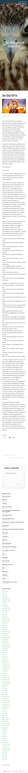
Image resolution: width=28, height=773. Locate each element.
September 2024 (6, 610)
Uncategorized (10, 115)
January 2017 (5, 742)
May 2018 (4, 713)
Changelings (5, 557)
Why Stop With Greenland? (10, 455)
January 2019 (5, 698)
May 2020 (4, 673)
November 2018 (6, 702)
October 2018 (5, 704)
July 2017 (4, 731)
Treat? (3, 578)
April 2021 (4, 656)
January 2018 (5, 721)
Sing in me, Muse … (7, 496)
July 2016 (4, 753)
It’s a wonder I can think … (8, 550)
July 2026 (4, 593)
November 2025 (6, 599)
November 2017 (6, 725)
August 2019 (5, 685)
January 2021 (5, 662)
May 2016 (4, 757)
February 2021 (5, 660)
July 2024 (4, 612)
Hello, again (5, 532)
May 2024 (4, 616)
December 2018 (6, 700)
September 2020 (6, 668)
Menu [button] (23, 3)
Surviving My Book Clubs (8, 518)
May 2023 (4, 625)
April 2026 (4, 595)
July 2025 (4, 602)
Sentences (4, 539)
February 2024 (5, 618)
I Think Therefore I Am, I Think (9, 582)
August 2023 (5, 622)
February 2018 (5, 719)
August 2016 (5, 752)
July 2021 (4, 650)
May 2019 (4, 690)
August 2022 (5, 639)
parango (4, 115)
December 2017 (6, 723)
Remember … (5, 571)
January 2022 (5, 643)
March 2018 (5, 717)
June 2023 (4, 624)
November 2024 (6, 608)
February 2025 (5, 606)
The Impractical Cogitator (14, 44)
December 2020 (6, 664)
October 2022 (5, 635)
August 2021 (5, 648)
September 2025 (6, 601)
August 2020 (5, 669)
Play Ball (4, 503)
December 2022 (6, 631)
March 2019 (5, 694)
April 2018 (4, 715)
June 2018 (4, 711)
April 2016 (4, 759)
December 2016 (6, 744)
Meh (3, 568)
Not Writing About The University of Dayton (13, 529)
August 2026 (5, 591)
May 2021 (4, 654)
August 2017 (5, 729)
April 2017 (4, 736)
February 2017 (5, 740)
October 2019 (5, 681)
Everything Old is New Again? (9, 547)
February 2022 (5, 641)
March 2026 (5, 597)
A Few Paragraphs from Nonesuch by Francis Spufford (11, 511)
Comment (18, 484)
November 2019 (6, 679)
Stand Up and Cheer (7, 507)
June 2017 (4, 732)
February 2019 (5, 696)
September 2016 (6, 750)
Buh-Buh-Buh (5, 525)
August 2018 (5, 708)
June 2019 (4, 689)
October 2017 (5, 727)
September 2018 (6, 706)
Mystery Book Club (6, 543)
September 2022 (6, 637)
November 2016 (6, 746)
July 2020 (4, 671)
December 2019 (6, 677)
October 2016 (5, 748)
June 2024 (4, 614)
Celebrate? (4, 575)
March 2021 (5, 658)
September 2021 (6, 646)
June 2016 (4, 755)
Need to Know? (6, 561)
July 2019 (4, 687)
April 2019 (4, 692)
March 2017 (5, 738)
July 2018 (4, 710)
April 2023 (4, 627)
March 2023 (5, 629)
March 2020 (5, 675)
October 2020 (5, 666)
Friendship (4, 536)
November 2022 (6, 633)
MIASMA (4, 499)
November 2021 (6, 645)
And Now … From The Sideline (17, 457)
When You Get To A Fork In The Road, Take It (13, 522)
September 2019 (6, 683)
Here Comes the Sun (7, 515)
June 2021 (4, 652)
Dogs (3, 554)
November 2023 (6, 620)
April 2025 (4, 604)
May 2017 (4, 734)
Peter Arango (5, 765)
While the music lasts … (8, 564)
